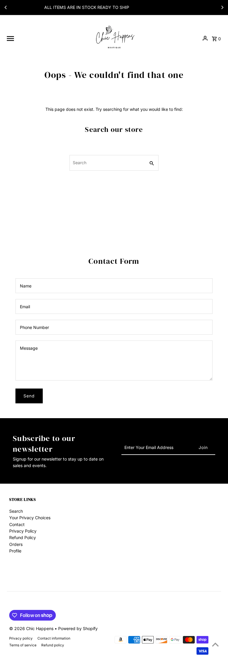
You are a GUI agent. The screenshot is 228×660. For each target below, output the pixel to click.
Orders (16, 544)
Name (25, 285)
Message (29, 348)
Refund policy (52, 645)
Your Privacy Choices (29, 517)
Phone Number (34, 327)
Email (25, 306)
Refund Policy (22, 537)
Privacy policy (21, 638)
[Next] (222, 7)
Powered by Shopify (78, 628)
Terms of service (23, 645)
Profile (15, 550)
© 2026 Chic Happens (32, 628)
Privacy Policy (23, 530)
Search (16, 511)
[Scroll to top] (215, 644)
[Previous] (5, 7)
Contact (17, 524)
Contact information (53, 638)
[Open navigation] (47, 38)
